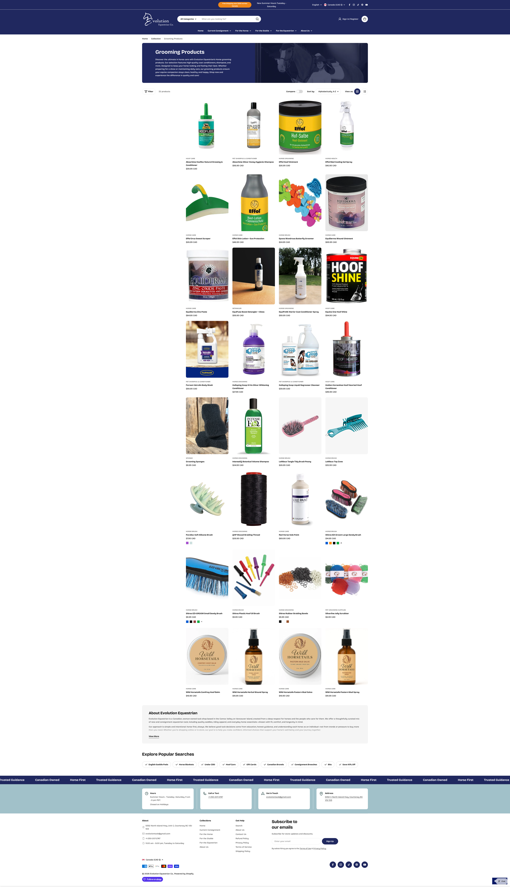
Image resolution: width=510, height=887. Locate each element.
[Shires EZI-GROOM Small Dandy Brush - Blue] (187, 621)
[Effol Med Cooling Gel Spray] (346, 126)
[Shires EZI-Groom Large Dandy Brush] (346, 499)
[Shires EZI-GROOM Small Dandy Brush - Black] (191, 621)
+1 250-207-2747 (215, 797)
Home (145, 39)
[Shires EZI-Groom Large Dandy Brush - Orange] (330, 543)
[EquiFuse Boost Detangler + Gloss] (253, 276)
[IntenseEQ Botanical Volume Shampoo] (253, 425)
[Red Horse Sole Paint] (300, 499)
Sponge (189, 458)
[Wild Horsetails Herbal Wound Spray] (253, 656)
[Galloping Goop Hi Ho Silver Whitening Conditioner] (253, 349)
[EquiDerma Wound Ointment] (346, 202)
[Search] (257, 19)
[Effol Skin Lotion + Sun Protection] (253, 202)
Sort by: (310, 91)
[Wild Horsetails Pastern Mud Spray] (346, 656)
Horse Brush (284, 235)
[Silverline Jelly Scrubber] (346, 577)
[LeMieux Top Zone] (346, 425)
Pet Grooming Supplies (335, 610)
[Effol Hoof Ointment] (300, 126)
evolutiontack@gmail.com (278, 797)
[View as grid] (357, 91)
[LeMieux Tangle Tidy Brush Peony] (300, 425)
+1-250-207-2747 (153, 838)
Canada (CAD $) (335, 5)
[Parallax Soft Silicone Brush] (207, 499)
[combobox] (219, 19)
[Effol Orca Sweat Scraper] (207, 202)
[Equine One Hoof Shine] (346, 276)
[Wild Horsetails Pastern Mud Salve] (300, 656)
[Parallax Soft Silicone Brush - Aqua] (191, 543)
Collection (156, 39)
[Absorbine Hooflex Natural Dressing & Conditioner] (207, 126)
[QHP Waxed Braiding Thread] (253, 499)
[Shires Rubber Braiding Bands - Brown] (287, 621)
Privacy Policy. (319, 848)
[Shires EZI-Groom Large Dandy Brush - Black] (334, 543)
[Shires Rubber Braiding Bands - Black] (280, 621)
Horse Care (191, 235)
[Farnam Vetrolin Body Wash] (207, 349)
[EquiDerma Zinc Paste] (207, 276)
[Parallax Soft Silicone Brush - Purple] (187, 543)
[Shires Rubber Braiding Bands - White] (284, 621)
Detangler (236, 308)
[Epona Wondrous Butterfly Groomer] (300, 202)
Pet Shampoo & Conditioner (244, 158)
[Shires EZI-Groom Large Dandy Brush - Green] (338, 543)
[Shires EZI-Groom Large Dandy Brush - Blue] (326, 543)
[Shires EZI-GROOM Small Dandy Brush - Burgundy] (194, 621)
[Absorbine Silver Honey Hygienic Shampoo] (253, 126)
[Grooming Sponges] (207, 425)
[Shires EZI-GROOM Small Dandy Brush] (207, 577)
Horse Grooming (286, 158)
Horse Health (331, 158)
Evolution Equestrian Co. (161, 874)
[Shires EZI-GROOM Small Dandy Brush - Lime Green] (198, 621)
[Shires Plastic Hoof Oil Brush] (253, 577)
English (315, 5)
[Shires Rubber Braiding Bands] (300, 577)
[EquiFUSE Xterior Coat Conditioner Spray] (300, 276)
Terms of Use (305, 848)
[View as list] (365, 91)
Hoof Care (190, 158)
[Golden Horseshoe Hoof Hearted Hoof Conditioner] (346, 349)
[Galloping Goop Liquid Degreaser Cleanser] (300, 349)
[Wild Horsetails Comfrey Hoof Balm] (207, 656)
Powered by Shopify (184, 874)
